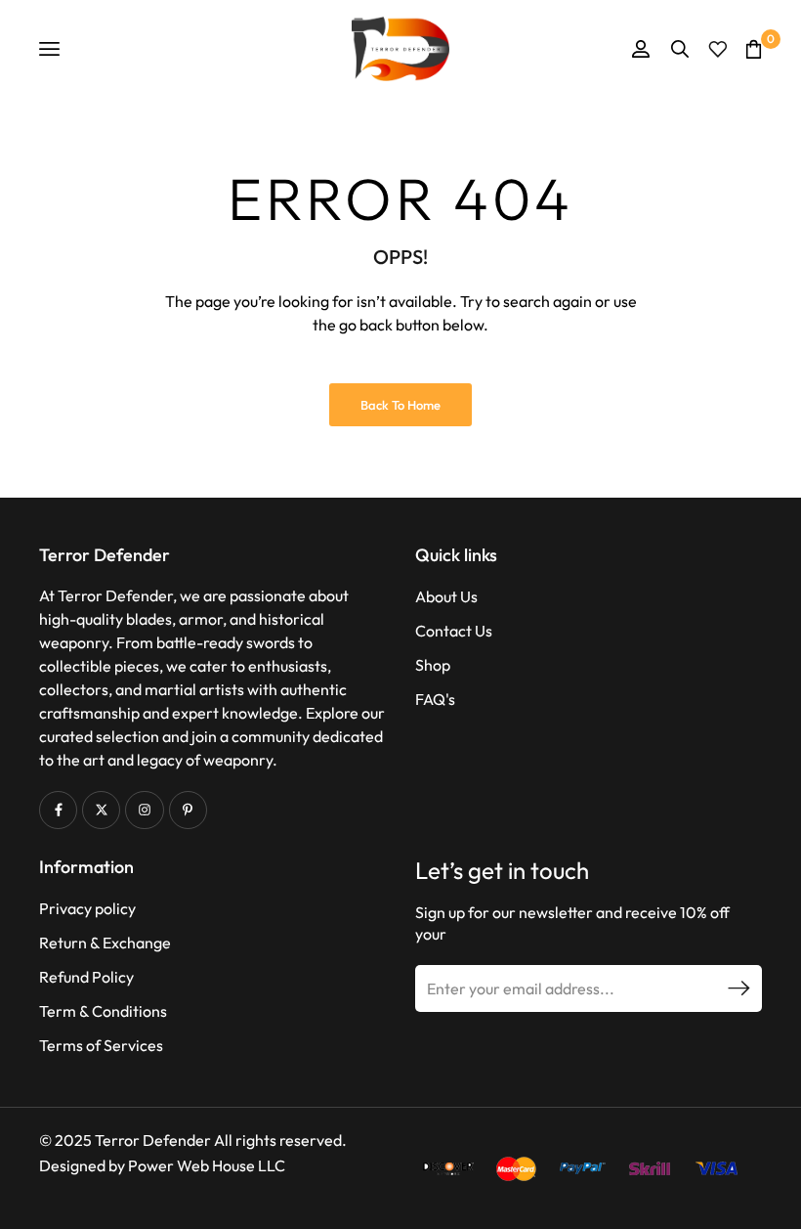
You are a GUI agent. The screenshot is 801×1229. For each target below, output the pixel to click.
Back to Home (400, 405)
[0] (753, 49)
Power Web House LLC (206, 1165)
